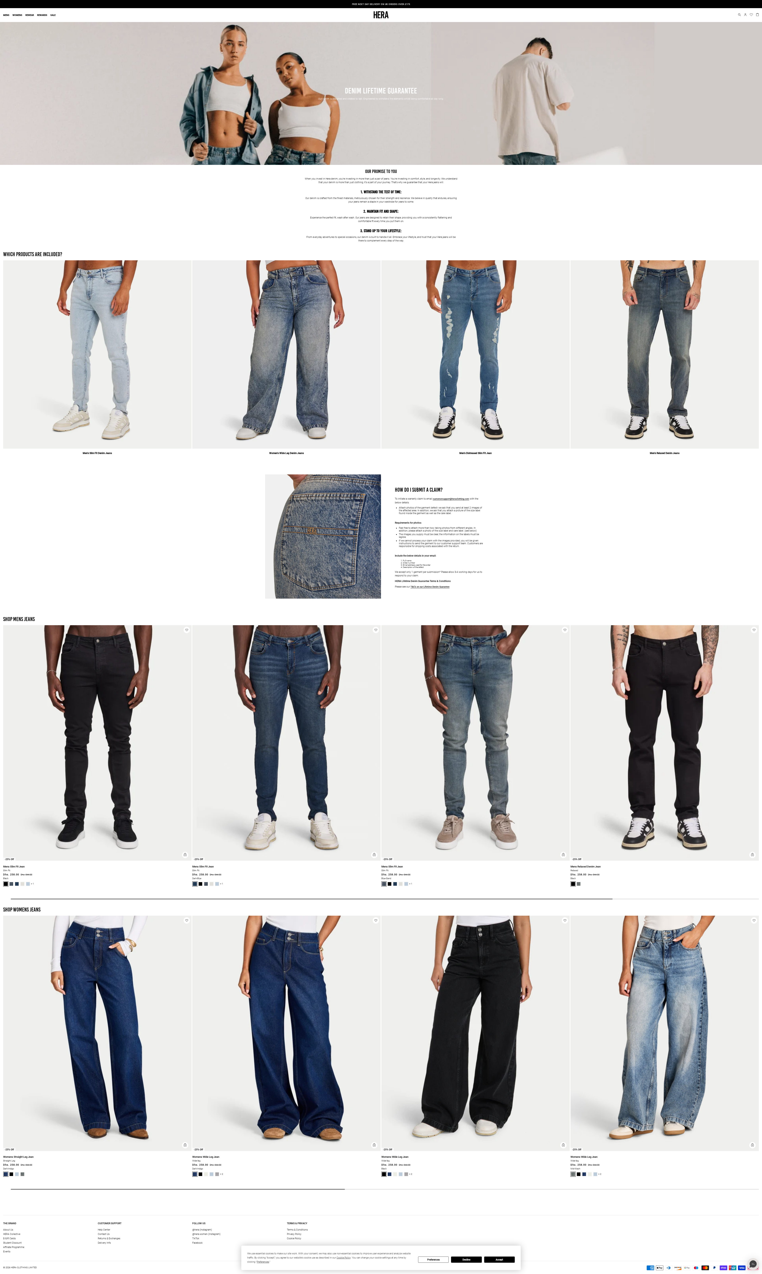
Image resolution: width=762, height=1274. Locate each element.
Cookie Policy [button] (344, 1257)
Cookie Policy (294, 1238)
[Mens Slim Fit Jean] (97, 860)
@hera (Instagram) (202, 1229)
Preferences (433, 1259)
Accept (499, 1259)
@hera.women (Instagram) (206, 1234)
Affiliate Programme (13, 1247)
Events (6, 1251)
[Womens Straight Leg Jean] (97, 1150)
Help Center (104, 1229)
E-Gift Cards (9, 1238)
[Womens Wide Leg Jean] (286, 1150)
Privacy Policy (294, 1234)
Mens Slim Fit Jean (14, 866)
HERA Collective (11, 1234)
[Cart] (757, 14)
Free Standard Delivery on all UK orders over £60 (381, 4)
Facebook (197, 1242)
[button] (739, 14)
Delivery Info (104, 1242)
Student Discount (12, 1242)
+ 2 (221, 1174)
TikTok (195, 1238)
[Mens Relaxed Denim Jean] (665, 860)
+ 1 (32, 884)
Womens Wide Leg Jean (205, 1156)
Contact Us (104, 1234)
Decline (466, 1259)
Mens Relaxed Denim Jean (586, 866)
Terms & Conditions (297, 1229)
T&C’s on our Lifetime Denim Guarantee (430, 587)
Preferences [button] (263, 1262)
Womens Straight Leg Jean (18, 1156)
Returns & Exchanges (109, 1238)
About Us (8, 1229)
